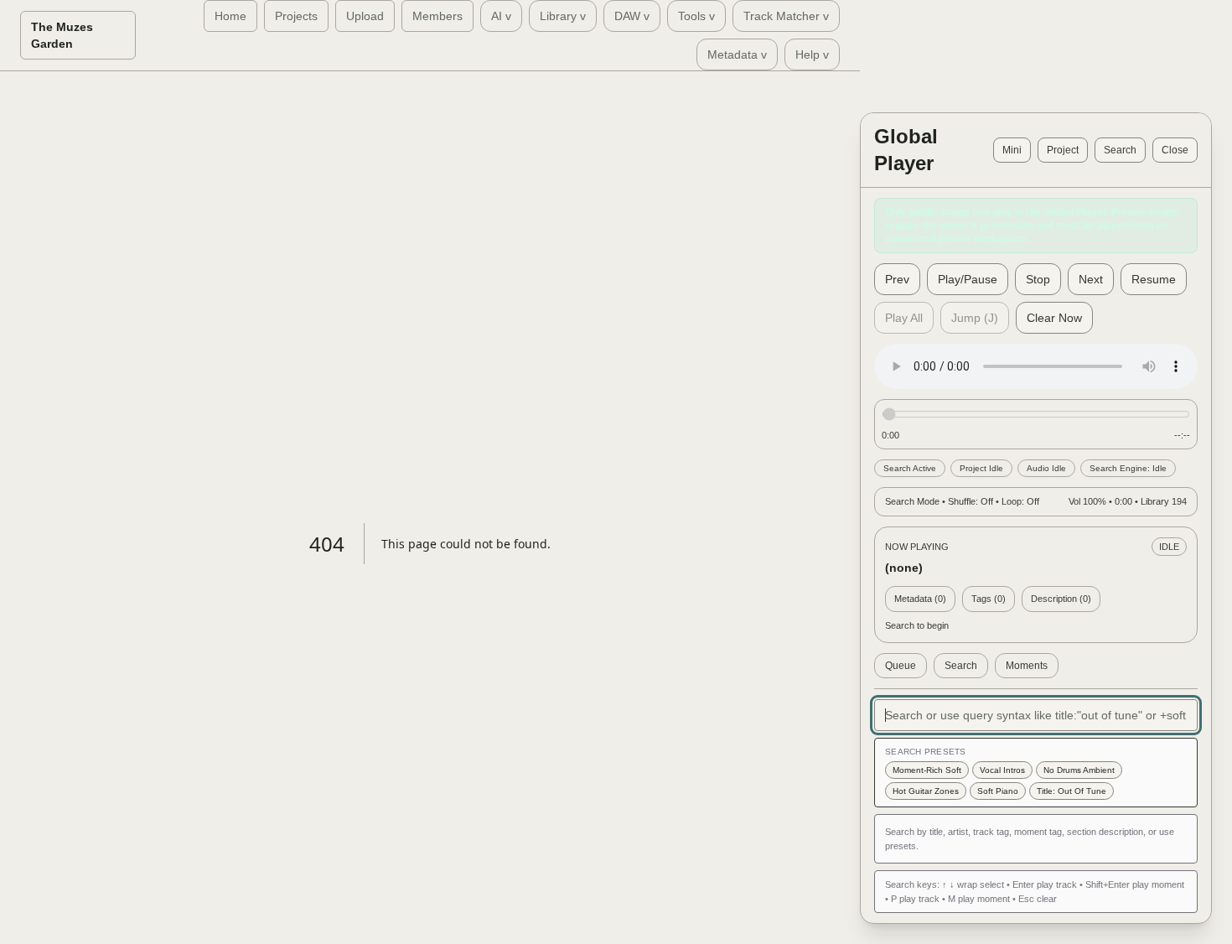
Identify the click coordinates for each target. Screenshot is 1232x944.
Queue (900, 666)
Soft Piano (997, 791)
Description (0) (1061, 599)
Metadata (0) (920, 599)
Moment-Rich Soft (927, 770)
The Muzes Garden (62, 35)
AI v (501, 16)
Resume (1153, 279)
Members (437, 16)
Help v (812, 54)
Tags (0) (988, 599)
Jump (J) (974, 317)
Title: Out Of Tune (1071, 791)
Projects (296, 16)
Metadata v (737, 54)
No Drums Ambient (1079, 770)
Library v (563, 16)
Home (230, 16)
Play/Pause (967, 279)
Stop (1038, 279)
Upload (365, 16)
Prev (897, 279)
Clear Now (1054, 317)
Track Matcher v (786, 16)
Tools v (696, 16)
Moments (1027, 666)
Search (1120, 150)
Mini (1012, 150)
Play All (904, 317)
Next (1091, 279)
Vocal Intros (1002, 770)
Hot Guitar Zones (926, 791)
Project (1063, 150)
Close (1175, 150)
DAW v (632, 16)
